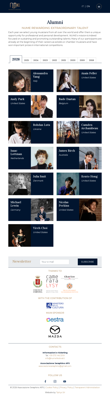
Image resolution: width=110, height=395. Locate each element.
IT (83, 6)
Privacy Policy (66, 387)
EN (88, 6)
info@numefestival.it (55, 358)
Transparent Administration (87, 387)
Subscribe (87, 262)
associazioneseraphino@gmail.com (55, 366)
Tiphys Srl (60, 392)
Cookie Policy (52, 387)
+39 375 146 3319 (57, 355)
